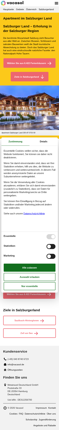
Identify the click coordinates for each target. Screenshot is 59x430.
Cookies (13, 413)
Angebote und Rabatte (44, 425)
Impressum (41, 408)
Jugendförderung (47, 419)
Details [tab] (43, 141)
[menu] (56, 3)
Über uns (51, 413)
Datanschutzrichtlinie (34, 213)
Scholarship (31, 419)
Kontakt (52, 408)
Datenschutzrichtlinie (35, 413)
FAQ (21, 413)
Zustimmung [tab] (15, 141)
